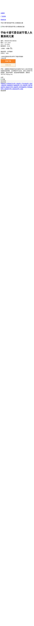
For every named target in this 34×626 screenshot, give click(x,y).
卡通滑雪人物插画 (6, 85)
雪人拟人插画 (22, 85)
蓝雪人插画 (5, 87)
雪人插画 (29, 83)
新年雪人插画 (11, 89)
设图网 (3, 13)
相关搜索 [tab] (3, 81)
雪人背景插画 (20, 87)
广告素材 (3, 16)
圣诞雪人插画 (19, 89)
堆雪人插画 (4, 89)
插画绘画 (3, 19)
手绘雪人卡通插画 (6, 83)
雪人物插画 (14, 85)
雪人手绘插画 (23, 83)
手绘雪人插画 (15, 83)
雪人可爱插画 (28, 87)
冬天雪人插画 (13, 87)
